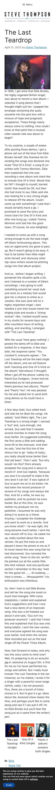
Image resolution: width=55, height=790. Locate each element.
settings (34, 779)
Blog (11, 760)
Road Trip (14, 765)
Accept (9, 785)
